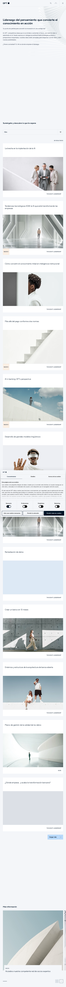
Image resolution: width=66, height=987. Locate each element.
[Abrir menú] (62, 3)
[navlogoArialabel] (6, 3)
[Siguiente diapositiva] (61, 981)
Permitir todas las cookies (54, 513)
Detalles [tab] (33, 476)
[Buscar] (51, 3)
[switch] (25, 506)
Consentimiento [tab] (11, 476)
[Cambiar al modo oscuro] (56, 3)
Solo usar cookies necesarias (12, 513)
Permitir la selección (33, 513)
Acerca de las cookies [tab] (54, 476)
